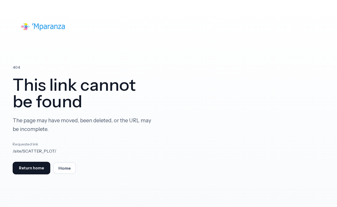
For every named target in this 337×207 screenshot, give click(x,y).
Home (64, 168)
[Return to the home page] (43, 26)
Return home (31, 167)
